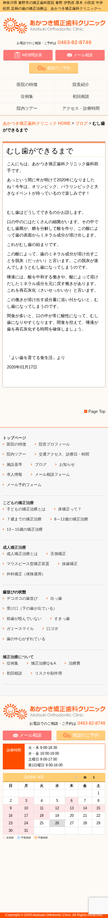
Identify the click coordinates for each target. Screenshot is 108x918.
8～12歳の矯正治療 (71, 519)
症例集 (27, 96)
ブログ (81, 123)
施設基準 (14, 464)
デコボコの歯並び (22, 598)
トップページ (14, 438)
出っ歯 (56, 598)
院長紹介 (81, 84)
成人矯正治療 (14, 547)
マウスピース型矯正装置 (28, 563)
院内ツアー (27, 108)
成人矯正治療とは (22, 553)
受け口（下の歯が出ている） (32, 608)
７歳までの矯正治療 (24, 519)
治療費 (74, 663)
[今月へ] (85, 777)
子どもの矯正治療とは (26, 509)
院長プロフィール (54, 444)
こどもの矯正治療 (18, 502)
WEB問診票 (32, 55)
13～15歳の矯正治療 (25, 529)
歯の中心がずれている (26, 639)
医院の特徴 (27, 84)
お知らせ (67, 464)
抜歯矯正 (70, 563)
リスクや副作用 (48, 673)
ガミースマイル (20, 628)
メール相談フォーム (52, 474)
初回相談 (81, 96)
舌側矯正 (58, 553)
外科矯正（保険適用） (26, 574)
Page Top (96, 411)
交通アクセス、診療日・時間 (64, 454)
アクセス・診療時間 (81, 108)
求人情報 (14, 474)
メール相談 (83, 55)
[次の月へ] (98, 777)
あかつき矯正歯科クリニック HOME (37, 123)
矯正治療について (18, 657)
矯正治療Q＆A (43, 663)
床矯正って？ (69, 509)
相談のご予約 (58, 68)
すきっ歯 (62, 618)
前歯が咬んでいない (24, 618)
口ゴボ (52, 628)
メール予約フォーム (24, 484)
